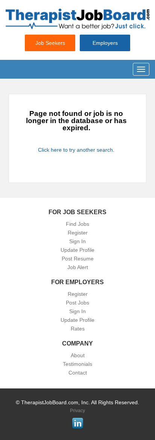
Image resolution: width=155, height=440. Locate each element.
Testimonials (77, 364)
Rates (78, 329)
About (78, 355)
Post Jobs (77, 303)
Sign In (77, 241)
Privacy (77, 410)
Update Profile (77, 250)
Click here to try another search (75, 150)
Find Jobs (77, 224)
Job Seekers (50, 43)
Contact (77, 373)
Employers (105, 43)
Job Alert (77, 267)
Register (78, 233)
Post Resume (78, 259)
